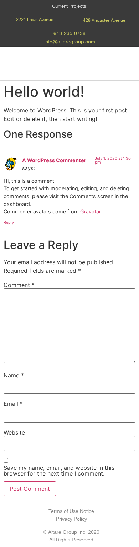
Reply (9, 222)
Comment (19, 285)
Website (14, 432)
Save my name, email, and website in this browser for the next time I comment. (59, 470)
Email (13, 404)
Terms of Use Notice (71, 511)
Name (14, 375)
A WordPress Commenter (54, 160)
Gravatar (90, 211)
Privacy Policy (71, 519)
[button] (34, 19)
